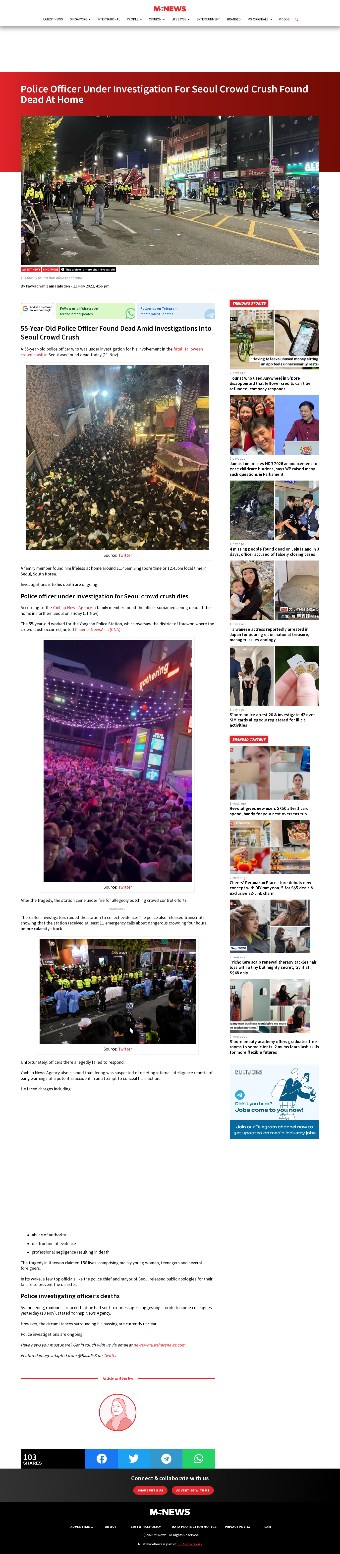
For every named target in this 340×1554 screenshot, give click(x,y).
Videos (284, 19)
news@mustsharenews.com (159, 1345)
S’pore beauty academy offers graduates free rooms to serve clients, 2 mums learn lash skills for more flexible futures (274, 1047)
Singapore (78, 19)
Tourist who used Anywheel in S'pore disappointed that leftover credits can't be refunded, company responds (270, 383)
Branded (234, 19)
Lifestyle (179, 19)
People (132, 19)
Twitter (125, 555)
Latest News (53, 19)
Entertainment (208, 19)
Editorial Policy (146, 1527)
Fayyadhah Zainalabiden (48, 285)
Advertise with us (192, 1490)
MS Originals (258, 19)
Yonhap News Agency (72, 607)
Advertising (81, 1527)
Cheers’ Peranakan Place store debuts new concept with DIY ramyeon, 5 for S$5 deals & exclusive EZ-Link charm (272, 888)
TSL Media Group (189, 1544)
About (111, 1527)
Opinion (155, 19)
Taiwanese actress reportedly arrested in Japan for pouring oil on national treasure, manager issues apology (269, 634)
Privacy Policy (237, 1527)
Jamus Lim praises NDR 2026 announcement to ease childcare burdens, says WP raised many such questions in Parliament (273, 469)
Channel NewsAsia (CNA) (97, 629)
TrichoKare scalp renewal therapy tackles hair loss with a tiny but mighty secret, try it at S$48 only (273, 967)
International (109, 19)
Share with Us (150, 1490)
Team (266, 1527)
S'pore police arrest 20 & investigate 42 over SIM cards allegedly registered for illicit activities (272, 720)
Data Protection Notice (194, 1527)
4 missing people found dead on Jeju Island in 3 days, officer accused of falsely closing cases (274, 551)
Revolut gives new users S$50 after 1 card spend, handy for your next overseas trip (269, 811)
